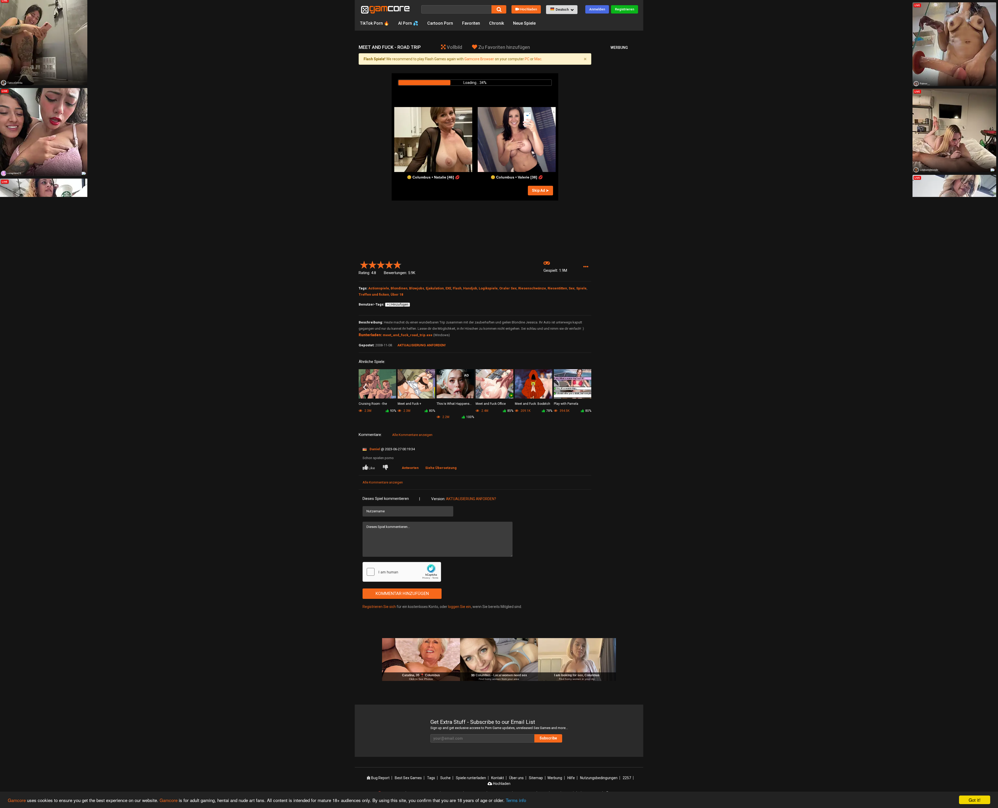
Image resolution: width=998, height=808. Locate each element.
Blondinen (399, 288)
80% (432, 411)
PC (527, 59)
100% (470, 417)
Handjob (470, 288)
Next (585, 387)
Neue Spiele (524, 23)
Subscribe (548, 738)
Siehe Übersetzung (441, 468)
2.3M (406, 411)
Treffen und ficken (374, 294)
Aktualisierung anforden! (421, 345)
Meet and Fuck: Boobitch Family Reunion (532, 404)
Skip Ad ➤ (540, 190)
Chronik (496, 23)
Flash (457, 288)
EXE (448, 288)
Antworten (410, 468)
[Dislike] (386, 468)
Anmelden (597, 9)
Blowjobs (416, 288)
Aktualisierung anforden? (471, 499)
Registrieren (624, 9)
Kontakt (497, 778)
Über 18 (397, 294)
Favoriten (471, 23)
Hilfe (571, 778)
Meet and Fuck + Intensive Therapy (410, 404)
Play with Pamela (566, 404)
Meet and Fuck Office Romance (491, 404)
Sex (572, 288)
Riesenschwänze (532, 288)
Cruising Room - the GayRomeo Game (373, 404)
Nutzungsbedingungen (599, 778)
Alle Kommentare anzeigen (412, 435)
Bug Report (380, 778)
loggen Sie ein (459, 607)
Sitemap (536, 778)
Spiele (581, 288)
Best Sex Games (408, 778)
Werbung (554, 778)
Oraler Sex (508, 288)
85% (510, 411)
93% (393, 411)
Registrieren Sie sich (379, 607)
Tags (431, 778)
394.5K (564, 411)
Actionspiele (378, 288)
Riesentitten (557, 288)
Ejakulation (435, 288)
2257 (627, 778)
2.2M (445, 417)
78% (549, 411)
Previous (365, 387)
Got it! (975, 800)
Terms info (516, 800)
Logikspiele (488, 288)
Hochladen (528, 9)
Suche (445, 778)
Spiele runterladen (471, 778)
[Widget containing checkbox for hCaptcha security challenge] (402, 572)
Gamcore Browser (479, 59)
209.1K (525, 411)
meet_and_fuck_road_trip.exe (407, 335)
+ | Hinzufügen (397, 304)
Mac (537, 59)
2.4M (484, 411)
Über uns (516, 778)
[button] (561, 9)
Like (372, 468)
